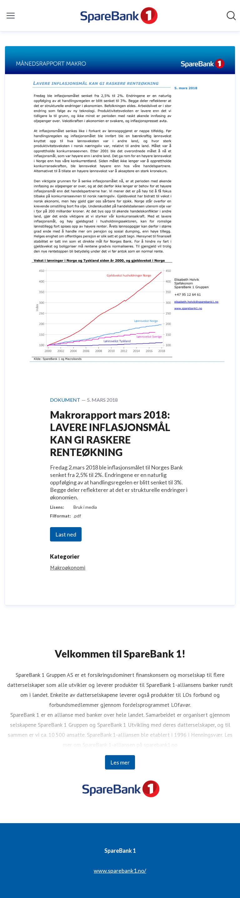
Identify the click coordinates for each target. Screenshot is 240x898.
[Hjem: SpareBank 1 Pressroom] (118, 15)
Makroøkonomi (67, 567)
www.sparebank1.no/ (120, 870)
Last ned (65, 534)
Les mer (120, 762)
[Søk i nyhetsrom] (231, 16)
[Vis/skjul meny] (11, 15)
